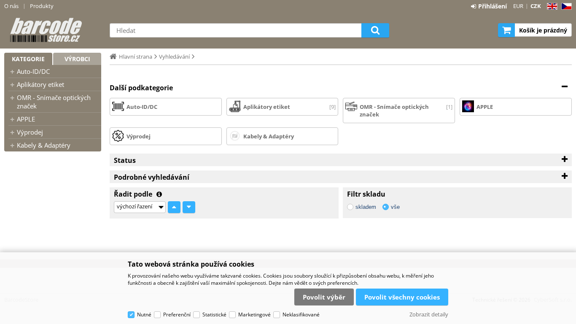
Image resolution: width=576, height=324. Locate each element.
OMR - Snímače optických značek (54, 101)
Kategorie (28, 59)
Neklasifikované (301, 314)
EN (550, 6)
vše (395, 207)
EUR (518, 6)
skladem (365, 207)
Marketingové (254, 314)
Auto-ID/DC (33, 71)
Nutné (144, 314)
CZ (565, 6)
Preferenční (177, 314)
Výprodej (30, 132)
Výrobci (77, 59)
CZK (535, 6)
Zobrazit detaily (428, 314)
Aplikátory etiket (40, 84)
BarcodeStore (52, 29)
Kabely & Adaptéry (43, 145)
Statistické (214, 314)
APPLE (26, 119)
